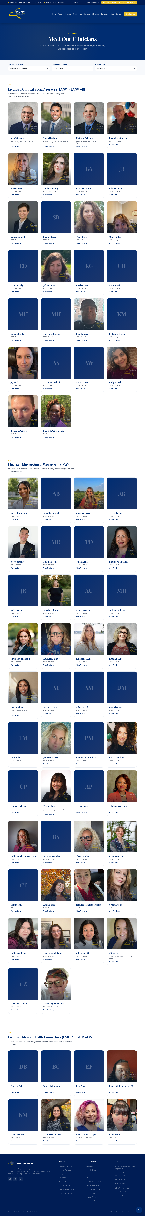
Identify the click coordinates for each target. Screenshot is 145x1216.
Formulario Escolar (121, 1196)
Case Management (65, 1185)
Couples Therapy (65, 1170)
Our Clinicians (91, 1170)
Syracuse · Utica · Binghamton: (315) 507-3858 (62, 2)
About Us (89, 1166)
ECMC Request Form (121, 1188)
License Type (100, 64)
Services (68, 14)
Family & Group (64, 1174)
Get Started (130, 14)
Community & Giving (93, 1182)
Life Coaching (63, 1182)
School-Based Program (67, 1189)
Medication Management (67, 1193)
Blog (112, 14)
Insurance (105, 14)
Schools (87, 14)
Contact (119, 14)
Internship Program (93, 1185)
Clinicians (95, 14)
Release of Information (94, 1201)
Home (54, 14)
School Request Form (122, 1192)
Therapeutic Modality (60, 64)
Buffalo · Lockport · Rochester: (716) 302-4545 (26, 2)
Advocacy (62, 1178)
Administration (91, 1174)
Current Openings (92, 1193)
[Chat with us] (139, 1210)
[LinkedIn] (15, 1179)
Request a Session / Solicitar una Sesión (119, 2)
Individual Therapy (65, 1166)
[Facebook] (10, 1179)
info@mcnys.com (93, 2)
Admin (135, 1212)
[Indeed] (21, 1179)
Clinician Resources (93, 1189)
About (60, 14)
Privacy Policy (91, 1197)
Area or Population (16, 64)
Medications (77, 14)
